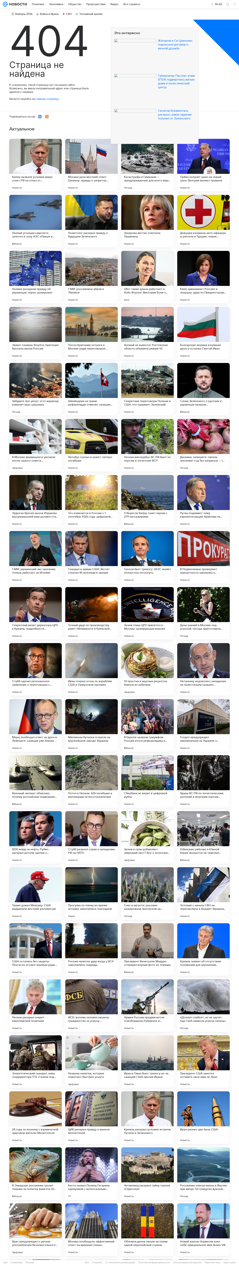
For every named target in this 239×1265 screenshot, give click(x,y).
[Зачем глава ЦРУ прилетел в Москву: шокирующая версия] (147, 613)
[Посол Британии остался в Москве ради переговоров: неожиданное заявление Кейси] (91, 333)
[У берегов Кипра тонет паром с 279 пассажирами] (147, 501)
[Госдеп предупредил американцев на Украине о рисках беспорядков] (203, 725)
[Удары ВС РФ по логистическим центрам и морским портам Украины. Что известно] (203, 781)
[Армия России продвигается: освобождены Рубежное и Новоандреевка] (147, 1005)
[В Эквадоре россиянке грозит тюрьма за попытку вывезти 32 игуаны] (35, 1173)
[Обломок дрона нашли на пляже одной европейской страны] (147, 1229)
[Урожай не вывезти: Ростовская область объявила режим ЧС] (147, 333)
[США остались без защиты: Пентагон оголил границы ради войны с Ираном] (35, 949)
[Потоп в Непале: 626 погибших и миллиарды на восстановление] (91, 781)
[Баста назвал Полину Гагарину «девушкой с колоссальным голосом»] (91, 1173)
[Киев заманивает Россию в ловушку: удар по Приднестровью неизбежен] (203, 277)
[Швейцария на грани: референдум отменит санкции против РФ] (91, 389)
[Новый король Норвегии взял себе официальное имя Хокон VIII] (203, 1229)
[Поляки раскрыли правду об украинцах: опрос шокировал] (35, 277)
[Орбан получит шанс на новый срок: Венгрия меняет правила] (203, 165)
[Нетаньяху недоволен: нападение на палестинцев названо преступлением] (203, 669)
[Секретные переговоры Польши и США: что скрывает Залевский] (147, 389)
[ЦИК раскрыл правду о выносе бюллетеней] (91, 1117)
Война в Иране (49, 14)
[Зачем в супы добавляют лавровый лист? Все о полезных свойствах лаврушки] (147, 837)
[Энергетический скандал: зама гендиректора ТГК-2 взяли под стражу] (35, 1061)
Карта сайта (230, 1262)
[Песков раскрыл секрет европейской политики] (35, 1005)
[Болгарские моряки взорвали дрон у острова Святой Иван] (203, 333)
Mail (5, 1262)
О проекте (97, 1262)
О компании (16, 1262)
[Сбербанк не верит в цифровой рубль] (147, 781)
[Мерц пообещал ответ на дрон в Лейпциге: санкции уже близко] (35, 725)
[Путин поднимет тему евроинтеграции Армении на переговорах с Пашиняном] (203, 501)
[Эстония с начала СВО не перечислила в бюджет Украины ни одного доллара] (203, 893)
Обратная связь (212, 1262)
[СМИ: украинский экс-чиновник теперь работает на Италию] (35, 557)
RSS (87, 1262)
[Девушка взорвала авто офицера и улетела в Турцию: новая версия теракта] (203, 221)
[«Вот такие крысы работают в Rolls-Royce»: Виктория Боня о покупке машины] (147, 277)
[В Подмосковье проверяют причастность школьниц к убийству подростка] (203, 557)
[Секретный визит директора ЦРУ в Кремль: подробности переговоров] (35, 613)
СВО (69, 14)
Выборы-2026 (24, 14)
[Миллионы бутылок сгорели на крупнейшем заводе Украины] (91, 725)
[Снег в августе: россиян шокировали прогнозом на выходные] (147, 893)
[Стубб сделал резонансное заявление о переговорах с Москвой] (35, 669)
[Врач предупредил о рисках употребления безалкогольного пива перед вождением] (35, 1229)
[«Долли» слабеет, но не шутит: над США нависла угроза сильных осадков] (203, 1005)
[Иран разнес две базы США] (203, 1117)
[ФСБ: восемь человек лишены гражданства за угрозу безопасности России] (91, 1005)
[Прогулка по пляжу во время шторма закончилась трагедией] (91, 893)
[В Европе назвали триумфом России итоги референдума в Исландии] (147, 725)
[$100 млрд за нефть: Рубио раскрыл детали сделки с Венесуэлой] (35, 837)
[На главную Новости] (17, 4)
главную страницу (47, 98)
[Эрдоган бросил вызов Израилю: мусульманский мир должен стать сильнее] (35, 501)
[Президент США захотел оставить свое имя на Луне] (203, 1061)
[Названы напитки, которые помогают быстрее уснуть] (91, 1061)
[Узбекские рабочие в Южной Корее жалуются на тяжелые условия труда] (203, 837)
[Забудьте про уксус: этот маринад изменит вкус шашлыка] (35, 389)
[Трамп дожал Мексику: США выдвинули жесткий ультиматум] (35, 893)
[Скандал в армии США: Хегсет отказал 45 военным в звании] (91, 557)
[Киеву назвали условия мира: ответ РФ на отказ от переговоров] (35, 165)
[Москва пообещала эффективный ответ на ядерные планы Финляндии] (91, 1229)
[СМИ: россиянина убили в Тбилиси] (91, 277)
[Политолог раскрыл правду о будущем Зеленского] (91, 221)
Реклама (30, 1262)
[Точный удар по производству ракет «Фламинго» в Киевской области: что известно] (91, 613)
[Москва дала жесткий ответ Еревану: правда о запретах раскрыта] (91, 165)
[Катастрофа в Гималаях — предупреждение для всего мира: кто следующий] (147, 165)
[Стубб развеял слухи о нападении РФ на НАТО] (91, 837)
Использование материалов (187, 1262)
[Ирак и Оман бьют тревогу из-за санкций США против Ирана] (147, 1061)
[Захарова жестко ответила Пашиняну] (147, 221)
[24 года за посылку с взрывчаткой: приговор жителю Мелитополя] (35, 1117)
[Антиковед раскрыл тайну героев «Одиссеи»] (147, 1173)
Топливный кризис (91, 14)
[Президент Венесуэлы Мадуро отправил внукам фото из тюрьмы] (147, 949)
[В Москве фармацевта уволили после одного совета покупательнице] (35, 445)
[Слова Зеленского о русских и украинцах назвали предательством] (203, 389)
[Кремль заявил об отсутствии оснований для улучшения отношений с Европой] (203, 949)
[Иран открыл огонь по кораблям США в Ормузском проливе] (91, 669)
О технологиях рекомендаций (120, 1262)
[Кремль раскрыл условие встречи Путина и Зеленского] (147, 1117)
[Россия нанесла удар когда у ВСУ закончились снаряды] (91, 949)
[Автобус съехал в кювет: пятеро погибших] (91, 445)
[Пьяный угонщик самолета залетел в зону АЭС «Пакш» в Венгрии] (35, 221)
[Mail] (5, 4)
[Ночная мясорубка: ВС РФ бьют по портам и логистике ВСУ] (147, 445)
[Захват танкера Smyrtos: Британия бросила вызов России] (35, 333)
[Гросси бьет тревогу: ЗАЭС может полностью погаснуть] (147, 557)
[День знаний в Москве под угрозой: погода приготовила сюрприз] (203, 613)
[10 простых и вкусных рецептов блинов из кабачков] (147, 669)
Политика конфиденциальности (154, 1262)
